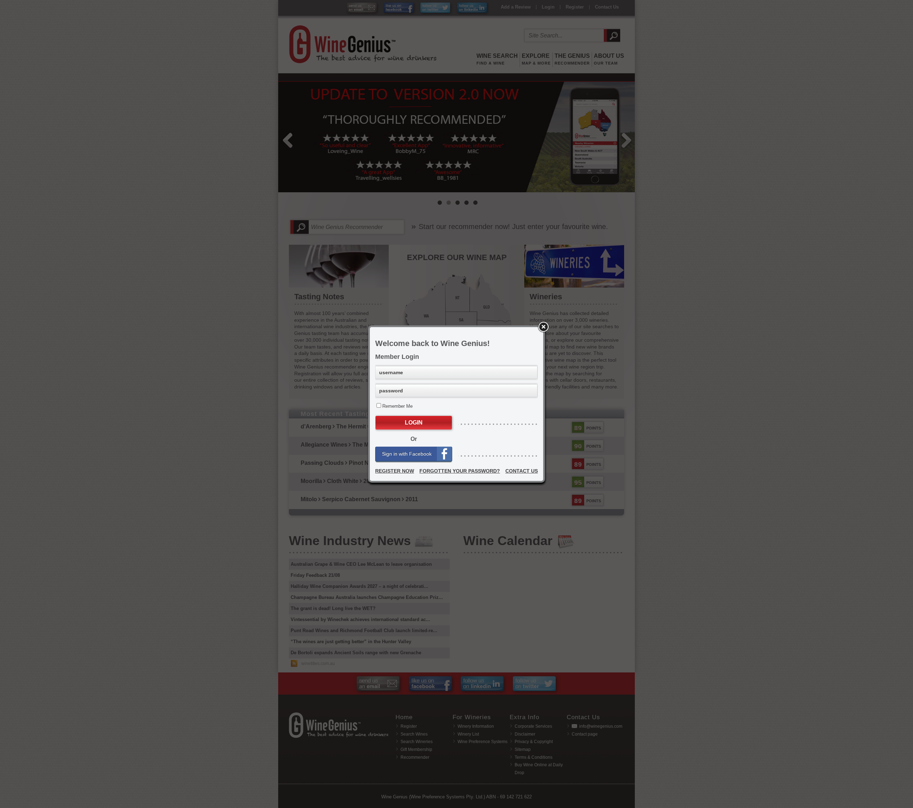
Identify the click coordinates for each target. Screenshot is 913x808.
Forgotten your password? (459, 471)
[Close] (543, 327)
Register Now (394, 471)
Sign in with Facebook (407, 454)
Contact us (521, 471)
